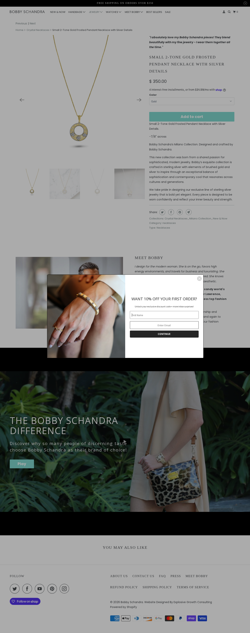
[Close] (199, 278)
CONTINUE (164, 334)
